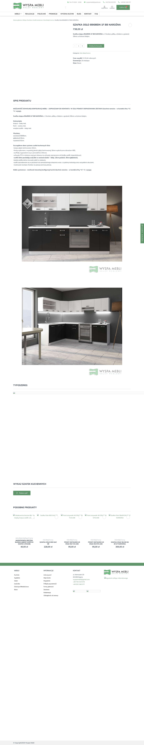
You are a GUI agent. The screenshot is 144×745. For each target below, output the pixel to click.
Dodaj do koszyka (95, 46)
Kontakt (87, 14)
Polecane (41, 14)
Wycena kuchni (67, 14)
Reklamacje (47, 592)
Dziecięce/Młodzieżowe (21, 587)
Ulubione (112, 8)
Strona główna (17, 20)
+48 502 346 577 (79, 584)
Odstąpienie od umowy (51, 595)
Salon (16, 581)
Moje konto (104, 8)
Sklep (24, 20)
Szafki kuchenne (37, 20)
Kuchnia (29, 20)
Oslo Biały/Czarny (48, 20)
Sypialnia (17, 578)
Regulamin (47, 581)
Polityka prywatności (50, 584)
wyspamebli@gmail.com (81, 579)
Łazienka (17, 584)
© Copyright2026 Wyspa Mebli (23, 743)
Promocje (53, 14)
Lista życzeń (47, 575)
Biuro (16, 589)
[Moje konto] (104, 7)
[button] (130, 25)
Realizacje (29, 14)
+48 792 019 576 (79, 582)
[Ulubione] (112, 7)
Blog (79, 14)
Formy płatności (48, 587)
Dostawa (46, 589)
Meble (17, 14)
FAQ (96, 14)
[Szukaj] (64, 7)
